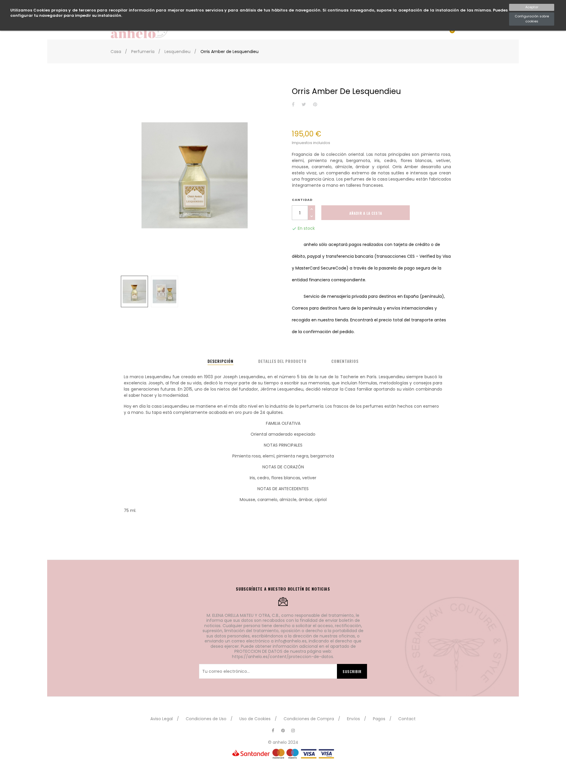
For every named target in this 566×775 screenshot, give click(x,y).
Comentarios (344, 361)
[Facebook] (273, 730)
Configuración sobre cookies (532, 19)
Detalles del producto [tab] (282, 361)
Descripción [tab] (220, 361)
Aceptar (531, 7)
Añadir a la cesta (365, 213)
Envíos (353, 719)
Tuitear (304, 105)
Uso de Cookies (255, 719)
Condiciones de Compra (309, 719)
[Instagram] (293, 730)
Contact (407, 719)
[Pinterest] (283, 730)
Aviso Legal (161, 719)
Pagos (379, 719)
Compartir (293, 105)
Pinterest (315, 105)
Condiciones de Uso (206, 719)
